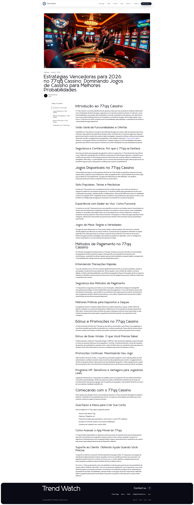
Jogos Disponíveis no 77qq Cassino (60, 111)
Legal (149, 500)
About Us (135, 500)
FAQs (128, 494)
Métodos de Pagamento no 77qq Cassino (61, 116)
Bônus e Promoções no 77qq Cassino (60, 121)
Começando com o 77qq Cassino (61, 125)
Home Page (115, 494)
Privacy (140, 500)
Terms (145, 500)
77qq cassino (130, 138)
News (123, 494)
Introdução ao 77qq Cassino (60, 107)
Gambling (46, 72)
